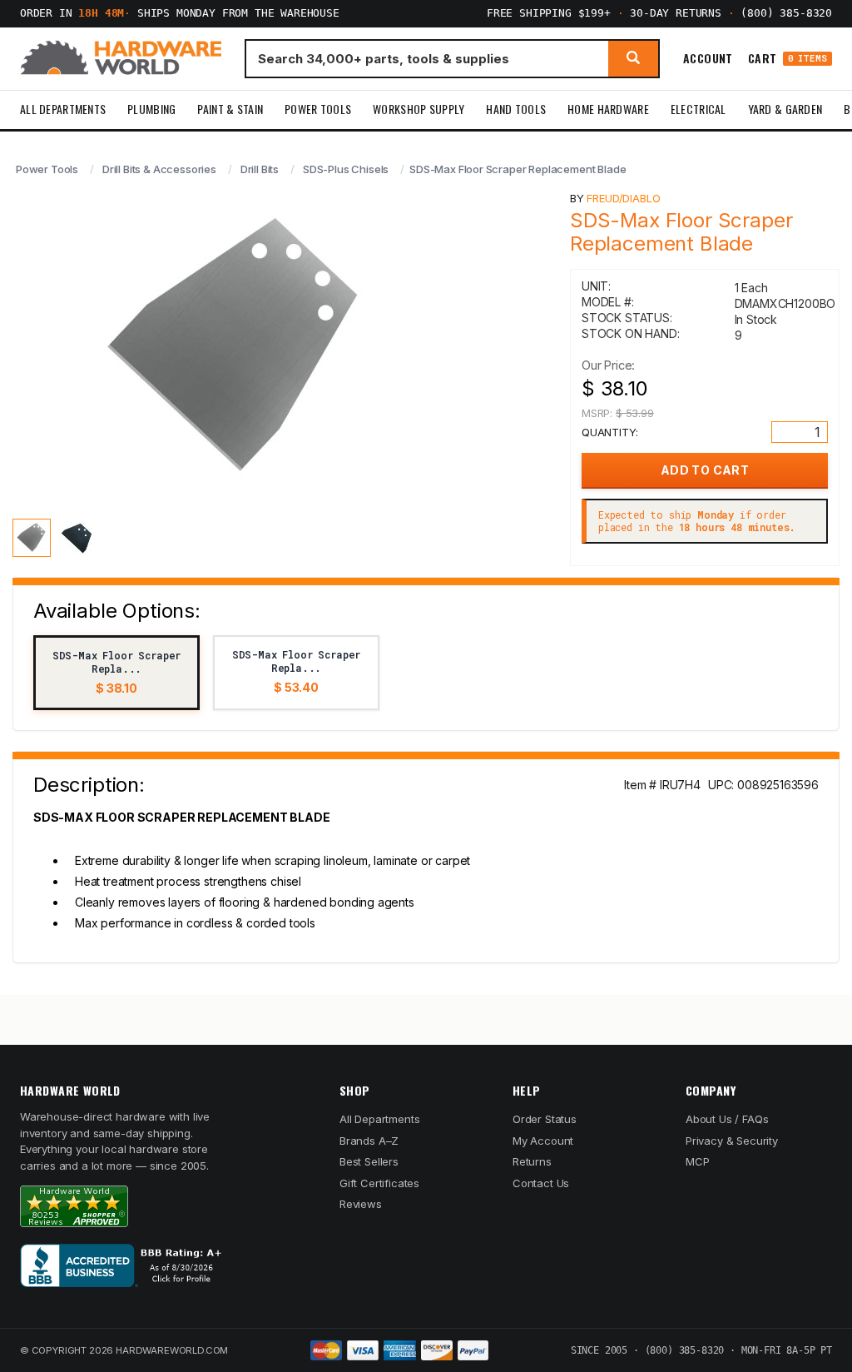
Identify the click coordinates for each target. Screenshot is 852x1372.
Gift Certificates (379, 1183)
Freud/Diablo (623, 198)
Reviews (360, 1203)
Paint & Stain (230, 108)
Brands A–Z (369, 1140)
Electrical (698, 108)
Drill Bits (259, 169)
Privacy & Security (732, 1140)
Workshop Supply (418, 108)
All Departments (63, 108)
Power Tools (318, 108)
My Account (543, 1140)
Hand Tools (516, 108)
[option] (116, 672)
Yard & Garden (785, 108)
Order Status (545, 1119)
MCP (698, 1161)
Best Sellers (369, 1161)
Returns (532, 1161)
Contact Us (541, 1183)
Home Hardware (608, 108)
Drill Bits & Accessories (159, 169)
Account (708, 58)
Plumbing (151, 108)
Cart (787, 59)
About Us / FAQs (727, 1119)
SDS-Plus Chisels (346, 169)
